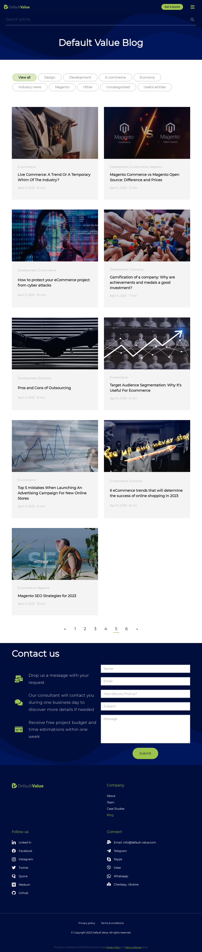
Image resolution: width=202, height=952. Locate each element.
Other (88, 87)
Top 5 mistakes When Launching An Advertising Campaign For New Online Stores (52, 493)
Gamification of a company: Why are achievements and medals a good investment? (142, 282)
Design (49, 77)
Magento (62, 87)
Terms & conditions (112, 923)
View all (24, 77)
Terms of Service (133, 947)
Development (80, 77)
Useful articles (155, 87)
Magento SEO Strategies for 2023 (47, 596)
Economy (147, 77)
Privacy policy (87, 923)
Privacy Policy (113, 947)
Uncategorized (118, 87)
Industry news (30, 87)
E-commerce (115, 77)
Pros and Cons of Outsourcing (44, 388)
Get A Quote (172, 6)
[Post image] (55, 133)
